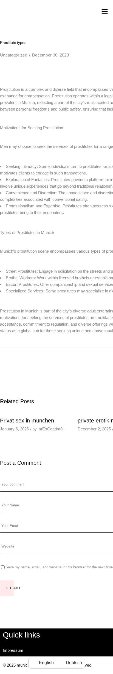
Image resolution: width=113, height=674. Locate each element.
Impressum (13, 650)
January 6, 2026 (14, 429)
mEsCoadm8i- (52, 429)
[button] (104, 12)
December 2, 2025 (94, 429)
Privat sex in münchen (27, 421)
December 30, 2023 (50, 55)
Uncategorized (13, 55)
